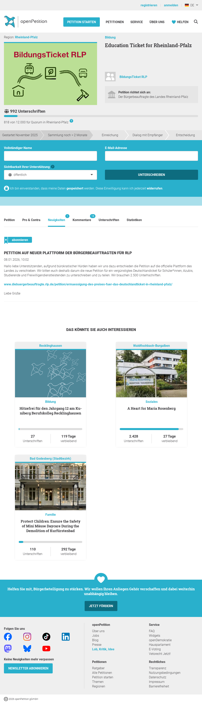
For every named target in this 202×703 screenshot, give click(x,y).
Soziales (152, 402)
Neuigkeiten (56, 218)
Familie (50, 514)
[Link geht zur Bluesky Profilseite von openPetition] (27, 648)
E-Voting (155, 649)
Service (136, 22)
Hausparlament (159, 645)
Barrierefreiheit (159, 686)
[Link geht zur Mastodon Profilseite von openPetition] (8, 648)
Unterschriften (109, 220)
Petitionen (115, 22)
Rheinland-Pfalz (26, 37)
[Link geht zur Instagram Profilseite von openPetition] (27, 636)
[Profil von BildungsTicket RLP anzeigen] (110, 78)
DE (191, 5)
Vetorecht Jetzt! (160, 654)
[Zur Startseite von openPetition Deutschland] (26, 21)
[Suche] (195, 21)
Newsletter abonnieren (28, 668)
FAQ (152, 631)
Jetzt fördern (101, 606)
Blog (95, 640)
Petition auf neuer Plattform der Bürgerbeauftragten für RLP (68, 253)
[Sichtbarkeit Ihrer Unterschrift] (52, 167)
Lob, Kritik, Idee (103, 649)
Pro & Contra (31, 220)
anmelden (171, 5)
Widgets (154, 635)
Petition (9, 220)
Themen (98, 682)
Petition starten (81, 22)
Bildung (110, 37)
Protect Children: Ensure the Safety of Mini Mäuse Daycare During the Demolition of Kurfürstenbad (50, 526)
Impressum (157, 682)
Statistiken (134, 220)
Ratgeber (98, 668)
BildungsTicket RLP (133, 77)
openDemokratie (160, 640)
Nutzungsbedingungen (164, 673)
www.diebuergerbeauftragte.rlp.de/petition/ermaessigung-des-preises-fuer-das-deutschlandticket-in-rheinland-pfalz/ (88, 284)
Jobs (95, 635)
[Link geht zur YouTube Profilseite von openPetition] (46, 648)
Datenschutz (157, 677)
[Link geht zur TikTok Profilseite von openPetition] (46, 636)
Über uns (98, 631)
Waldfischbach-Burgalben (151, 346)
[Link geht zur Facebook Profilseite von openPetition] (8, 636)
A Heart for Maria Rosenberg (151, 408)
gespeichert (74, 188)
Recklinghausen (50, 346)
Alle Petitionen (102, 673)
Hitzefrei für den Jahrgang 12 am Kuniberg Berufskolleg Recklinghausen (51, 410)
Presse (96, 645)
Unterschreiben (151, 175)
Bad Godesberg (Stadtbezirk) (50, 458)
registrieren (149, 5)
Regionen (98, 686)
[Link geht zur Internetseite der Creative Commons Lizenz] (6, 699)
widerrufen (154, 188)
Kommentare (82, 218)
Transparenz (157, 668)
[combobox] (50, 175)
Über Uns (157, 22)
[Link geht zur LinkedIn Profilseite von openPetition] (66, 636)
